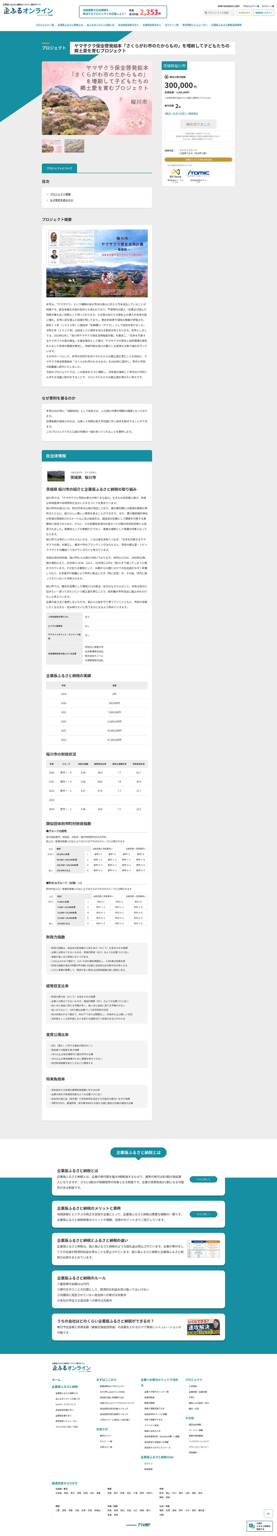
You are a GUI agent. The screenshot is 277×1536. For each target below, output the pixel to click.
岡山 (122, 1510)
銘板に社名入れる (152, 1430)
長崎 (174, 1510)
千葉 (135, 1492)
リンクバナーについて (199, 1441)
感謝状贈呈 (149, 1397)
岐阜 (200, 1492)
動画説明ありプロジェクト (112, 1386)
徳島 (142, 1510)
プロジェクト (193, 1379)
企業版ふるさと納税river (157, 1457)
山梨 (187, 1492)
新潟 (161, 1492)
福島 (99, 1492)
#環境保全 (192, 113)
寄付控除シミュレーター (195, 24)
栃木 (116, 1492)
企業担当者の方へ (152, 24)
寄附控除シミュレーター (67, 1421)
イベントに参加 (151, 1425)
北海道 (59, 1492)
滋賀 (64, 1510)
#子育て (182, 113)
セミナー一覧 (268, 6)
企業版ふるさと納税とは (70, 24)
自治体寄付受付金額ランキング (114, 1414)
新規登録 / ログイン (264, 12)
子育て (192, 1397)
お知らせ (102, 1429)
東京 (142, 1492)
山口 (135, 1510)
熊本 (181, 1510)
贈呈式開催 (149, 1402)
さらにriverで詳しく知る (67, 1426)
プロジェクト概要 (60, 194)
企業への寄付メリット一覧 (156, 1391)
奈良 (90, 1510)
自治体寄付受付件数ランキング (114, 1408)
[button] (52, 145)
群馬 (122, 1492)
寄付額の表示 (244, 12)
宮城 (79, 1492)
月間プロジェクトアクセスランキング (117, 1403)
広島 (129, 1510)
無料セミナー (106, 1435)
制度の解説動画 (196, 1435)
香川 (148, 1510)
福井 (181, 1492)
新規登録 (148, 1469)
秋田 (86, 1492)
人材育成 (193, 1386)
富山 (168, 1492)
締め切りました (198, 124)
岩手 (73, 1492)
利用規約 (193, 1452)
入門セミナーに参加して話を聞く (115, 1419)
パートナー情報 (196, 1430)
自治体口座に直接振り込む (112, 1397)
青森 (66, 1492)
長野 (194, 1492)
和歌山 (97, 1510)
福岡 (161, 1510)
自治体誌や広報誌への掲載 (156, 1442)
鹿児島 (201, 1510)
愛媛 (109, 1514)
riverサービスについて (66, 1404)
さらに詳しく (203, 1179)
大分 (187, 1510)
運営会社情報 (195, 1424)
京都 (71, 1510)
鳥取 (109, 1510)
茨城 (109, 1492)
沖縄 (161, 1514)
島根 (116, 1510)
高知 (116, 1514)
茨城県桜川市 (174, 65)
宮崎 (194, 1510)
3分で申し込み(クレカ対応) (112, 1391)
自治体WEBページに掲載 (155, 1414)
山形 (92, 1492)
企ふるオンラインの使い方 (101, 24)
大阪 (77, 1510)
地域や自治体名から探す (229, 6)
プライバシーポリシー (199, 1446)
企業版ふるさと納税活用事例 (227, 24)
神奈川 (149, 1492)
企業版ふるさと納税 (65, 1386)
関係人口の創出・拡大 (199, 1403)
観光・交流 (194, 1408)
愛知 (168, 1497)
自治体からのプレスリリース (157, 1447)
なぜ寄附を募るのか (61, 200)
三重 (58, 1510)
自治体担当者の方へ (128, 24)
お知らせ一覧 (106, 1446)
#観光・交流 (171, 113)
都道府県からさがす (65, 1483)
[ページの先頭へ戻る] (268, 1513)
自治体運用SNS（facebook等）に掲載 (161, 1436)
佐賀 (168, 1510)
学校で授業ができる (153, 1419)
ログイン (148, 1463)
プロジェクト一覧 (251, 6)
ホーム (56, 1379)
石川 (174, 1492)
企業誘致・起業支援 (198, 1391)
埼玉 (129, 1492)
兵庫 (84, 1510)
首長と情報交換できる (154, 1408)
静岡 (161, 1497)
